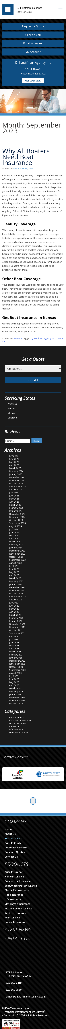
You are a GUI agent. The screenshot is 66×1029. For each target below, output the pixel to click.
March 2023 (15, 578)
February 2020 (16, 691)
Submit (33, 380)
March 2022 (15, 614)
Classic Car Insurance (17, 890)
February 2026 (16, 471)
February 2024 (16, 544)
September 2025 (17, 486)
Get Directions (33, 80)
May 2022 (14, 608)
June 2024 (14, 532)
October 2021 (16, 630)
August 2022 (15, 599)
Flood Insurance (14, 894)
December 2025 (17, 477)
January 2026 (15, 474)
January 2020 (15, 694)
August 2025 (15, 489)
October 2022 (16, 593)
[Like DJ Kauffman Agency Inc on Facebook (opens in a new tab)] (33, 801)
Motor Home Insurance (18, 908)
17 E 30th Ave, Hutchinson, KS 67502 (18, 974)
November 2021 (17, 627)
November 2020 (17, 663)
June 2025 (14, 495)
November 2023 (17, 553)
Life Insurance (16, 729)
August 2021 (15, 636)
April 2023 (14, 575)
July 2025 (13, 492)
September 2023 (17, 559)
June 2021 (14, 642)
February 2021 (16, 654)
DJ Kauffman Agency (41, 338)
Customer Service (15, 847)
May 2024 (14, 535)
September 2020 (17, 669)
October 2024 (16, 520)
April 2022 (14, 611)
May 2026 (14, 462)
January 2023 (15, 584)
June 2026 (14, 458)
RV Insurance (12, 917)
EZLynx (39, 1012)
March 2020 (15, 688)
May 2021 (14, 645)
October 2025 (16, 483)
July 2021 (13, 639)
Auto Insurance (16, 717)
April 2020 (14, 685)
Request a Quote (33, 26)
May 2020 (14, 682)
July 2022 (13, 602)
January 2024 (15, 547)
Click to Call (33, 35)
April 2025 (14, 501)
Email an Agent (33, 43)
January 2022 (15, 621)
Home (8, 829)
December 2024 (17, 514)
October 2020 (16, 666)
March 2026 (15, 468)
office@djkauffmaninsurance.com (26, 996)
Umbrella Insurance (18, 732)
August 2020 (15, 673)
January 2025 (15, 510)
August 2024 (15, 526)
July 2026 (13, 455)
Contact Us (11, 856)
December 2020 (17, 660)
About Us (10, 834)
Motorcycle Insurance (17, 904)
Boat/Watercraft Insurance (21, 885)
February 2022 (16, 617)
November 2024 (17, 517)
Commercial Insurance (20, 720)
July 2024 (13, 529)
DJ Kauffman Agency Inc (16, 1008)
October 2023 (16, 556)
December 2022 (17, 587)
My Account (33, 52)
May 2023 (14, 572)
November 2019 (17, 700)
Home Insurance (17, 723)
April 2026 (14, 465)
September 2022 (17, 596)
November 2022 (17, 590)
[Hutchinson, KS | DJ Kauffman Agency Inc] (22, 7)
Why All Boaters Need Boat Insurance (26, 156)
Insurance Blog (13, 838)
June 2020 (14, 679)
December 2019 (17, 697)
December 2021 (17, 624)
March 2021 (15, 651)
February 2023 (16, 581)
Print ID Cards (13, 843)
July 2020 (13, 676)
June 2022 (14, 605)
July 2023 (13, 565)
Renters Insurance (16, 913)
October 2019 (16, 703)
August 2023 (15, 562)
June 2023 (14, 569)
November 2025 (17, 480)
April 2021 (14, 648)
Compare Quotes (15, 852)
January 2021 (15, 657)
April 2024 (14, 538)
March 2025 (15, 504)
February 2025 (16, 507)
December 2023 (17, 550)
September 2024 (17, 523)
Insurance (17, 338)
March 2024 (15, 541)
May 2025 (14, 498)
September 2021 (17, 633)
